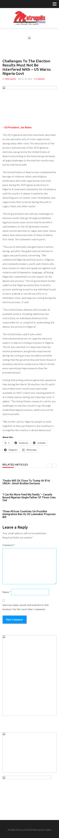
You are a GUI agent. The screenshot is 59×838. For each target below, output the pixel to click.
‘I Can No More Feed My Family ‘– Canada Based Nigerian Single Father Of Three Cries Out (29, 497)
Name (6, 592)
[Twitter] (4, 4)
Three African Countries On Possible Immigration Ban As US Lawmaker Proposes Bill (29, 514)
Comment (8, 545)
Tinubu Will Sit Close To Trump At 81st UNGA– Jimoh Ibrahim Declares (26, 482)
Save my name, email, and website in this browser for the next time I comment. (25, 607)
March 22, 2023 (25, 79)
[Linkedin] (16, 4)
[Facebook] (8, 4)
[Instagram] (12, 4)
